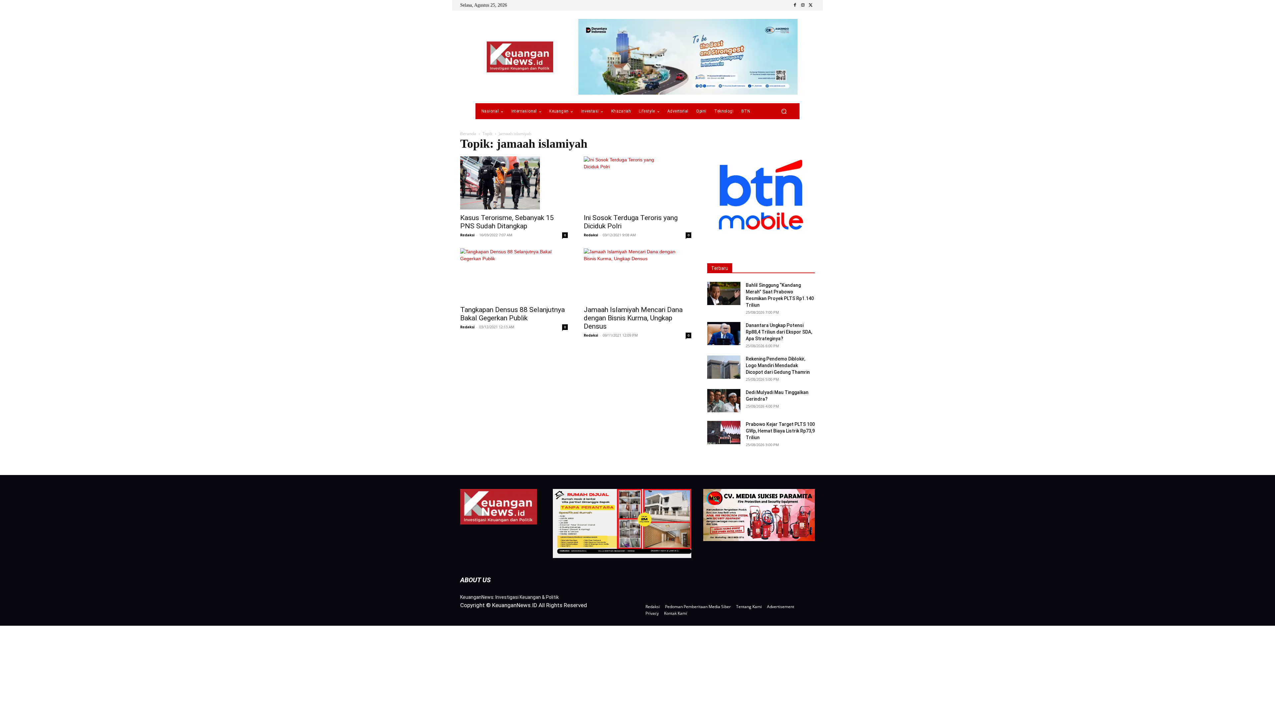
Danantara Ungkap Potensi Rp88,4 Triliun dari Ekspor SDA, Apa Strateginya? (779, 332)
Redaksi (467, 234)
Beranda (468, 133)
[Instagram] (803, 5)
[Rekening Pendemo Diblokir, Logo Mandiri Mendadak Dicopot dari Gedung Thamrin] (723, 367)
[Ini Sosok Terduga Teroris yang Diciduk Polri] (637, 182)
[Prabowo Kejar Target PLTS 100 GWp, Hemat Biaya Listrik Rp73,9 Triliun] (723, 432)
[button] (784, 111)
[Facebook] (795, 5)
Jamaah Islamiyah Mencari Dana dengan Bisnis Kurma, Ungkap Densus (633, 318)
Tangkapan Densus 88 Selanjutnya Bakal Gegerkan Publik (512, 314)
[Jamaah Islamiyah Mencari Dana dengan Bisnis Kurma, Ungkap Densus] (637, 274)
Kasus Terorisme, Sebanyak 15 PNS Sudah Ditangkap (507, 222)
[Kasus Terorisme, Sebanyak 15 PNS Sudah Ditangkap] (514, 182)
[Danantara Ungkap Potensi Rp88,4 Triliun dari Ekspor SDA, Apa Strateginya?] (723, 333)
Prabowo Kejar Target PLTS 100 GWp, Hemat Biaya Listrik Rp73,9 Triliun (780, 431)
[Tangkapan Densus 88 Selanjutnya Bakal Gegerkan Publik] (514, 274)
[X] (811, 5)
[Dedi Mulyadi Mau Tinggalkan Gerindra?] (723, 400)
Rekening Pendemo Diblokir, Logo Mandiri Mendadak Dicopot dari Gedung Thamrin (778, 365)
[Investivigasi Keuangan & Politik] (519, 56)
